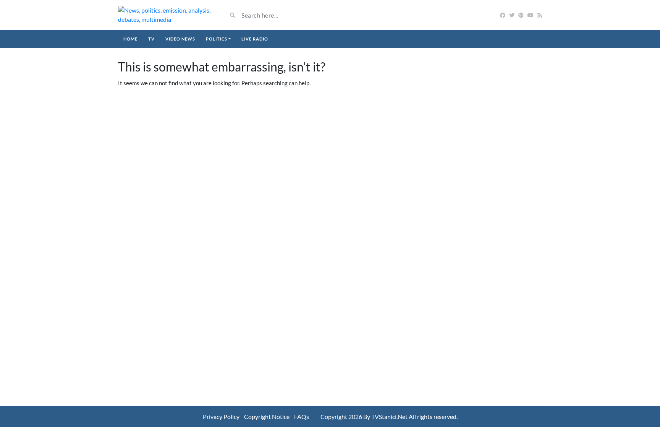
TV (151, 38)
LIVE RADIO (254, 38)
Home (130, 38)
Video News (180, 38)
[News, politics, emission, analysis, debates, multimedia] (166, 15)
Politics (216, 38)
